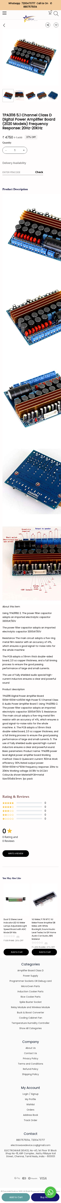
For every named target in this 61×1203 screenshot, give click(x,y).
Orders (30, 1109)
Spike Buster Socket (31, 1002)
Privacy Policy (30, 1058)
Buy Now (45, 1197)
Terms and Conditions (30, 1063)
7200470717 (38, 1140)
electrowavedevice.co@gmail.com (30, 1145)
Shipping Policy (30, 1074)
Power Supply (30, 975)
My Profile (30, 1099)
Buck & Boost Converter (30, 1012)
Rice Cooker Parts (31, 996)
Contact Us (30, 1053)
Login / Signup (31, 1093)
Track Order (30, 1120)
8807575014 (23, 1140)
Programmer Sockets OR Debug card (31, 981)
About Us (31, 1048)
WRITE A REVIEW (15, 853)
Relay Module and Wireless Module (30, 1007)
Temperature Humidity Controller (30, 1023)
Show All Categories (30, 1028)
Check (39, 172)
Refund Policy (30, 1069)
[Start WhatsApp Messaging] (50, 1192)
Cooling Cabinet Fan (30, 1017)
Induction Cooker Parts (30, 991)
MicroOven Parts (30, 986)
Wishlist (30, 1104)
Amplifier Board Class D (30, 970)
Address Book (30, 1115)
